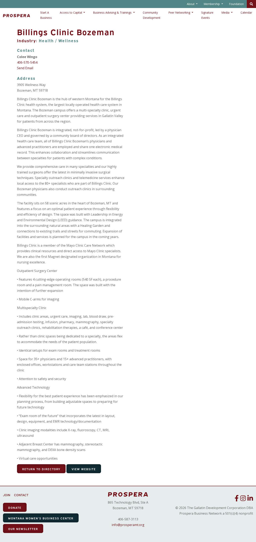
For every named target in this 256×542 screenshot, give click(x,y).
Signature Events (207, 15)
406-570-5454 (27, 62)
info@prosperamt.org (128, 525)
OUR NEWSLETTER (23, 529)
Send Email (25, 68)
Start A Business (46, 15)
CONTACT (21, 495)
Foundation (236, 4)
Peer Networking (179, 12)
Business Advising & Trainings (112, 12)
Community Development (151, 15)
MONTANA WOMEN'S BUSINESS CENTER (40, 518)
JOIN (6, 495)
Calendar (246, 12)
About (191, 4)
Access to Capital (71, 12)
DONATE (14, 507)
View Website (84, 469)
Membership (212, 4)
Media (225, 12)
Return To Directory (41, 469)
